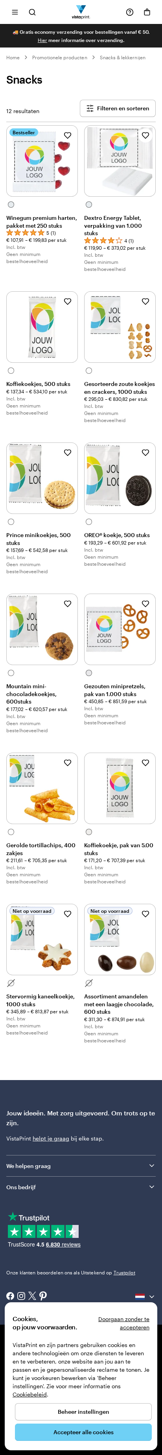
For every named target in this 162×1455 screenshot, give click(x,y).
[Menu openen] (15, 12)
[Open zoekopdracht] (32, 12)
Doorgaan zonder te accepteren (123, 1323)
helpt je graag (51, 1138)
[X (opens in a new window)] (32, 1296)
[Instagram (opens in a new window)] (21, 1297)
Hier (42, 40)
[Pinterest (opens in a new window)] (43, 1297)
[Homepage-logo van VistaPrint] (81, 12)
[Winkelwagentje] (147, 12)
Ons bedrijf (21, 1187)
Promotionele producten (59, 57)
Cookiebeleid (30, 1394)
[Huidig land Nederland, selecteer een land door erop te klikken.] (145, 1296)
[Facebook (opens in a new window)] (10, 1297)
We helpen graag (28, 1166)
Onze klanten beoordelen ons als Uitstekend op (70, 1272)
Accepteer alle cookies (83, 1432)
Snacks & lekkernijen (122, 57)
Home (13, 57)
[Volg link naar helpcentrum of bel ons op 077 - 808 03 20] (129, 12)
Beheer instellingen (83, 1411)
